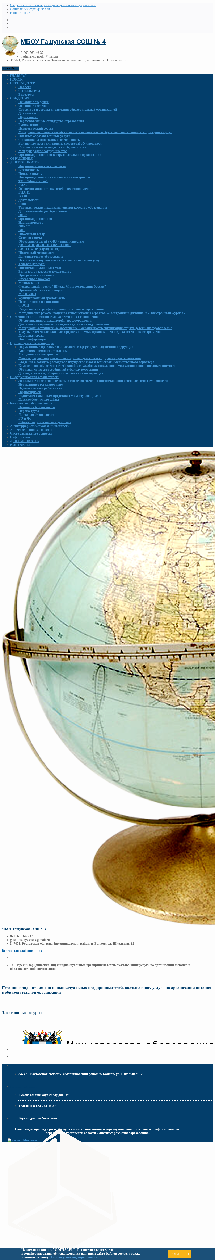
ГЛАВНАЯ (18, 75)
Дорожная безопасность (36, 414)
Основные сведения (33, 102)
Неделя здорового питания (38, 301)
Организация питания (35, 219)
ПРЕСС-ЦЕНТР (22, 83)
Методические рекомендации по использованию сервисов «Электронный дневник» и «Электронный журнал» (101, 313)
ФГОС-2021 (27, 294)
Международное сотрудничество (42, 151)
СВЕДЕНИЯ (19, 98)
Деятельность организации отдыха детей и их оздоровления (63, 324)
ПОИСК (16, 79)
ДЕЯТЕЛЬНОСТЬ (24, 162)
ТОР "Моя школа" (33, 181)
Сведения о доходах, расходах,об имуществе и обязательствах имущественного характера (86, 362)
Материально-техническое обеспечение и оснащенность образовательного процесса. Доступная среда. (95, 132)
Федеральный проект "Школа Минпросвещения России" (62, 286)
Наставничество (30, 222)
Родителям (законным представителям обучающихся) (59, 396)
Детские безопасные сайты (38, 399)
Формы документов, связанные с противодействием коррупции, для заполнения (79, 358)
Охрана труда (28, 411)
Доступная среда (31, 335)
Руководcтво (28, 124)
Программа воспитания (36, 275)
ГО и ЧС (25, 418)
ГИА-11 (24, 192)
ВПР (21, 230)
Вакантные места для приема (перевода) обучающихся (60, 143)
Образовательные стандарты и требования (51, 121)
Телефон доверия (31, 264)
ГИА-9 (23, 185)
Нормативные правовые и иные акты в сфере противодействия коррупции (75, 347)
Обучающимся (29, 392)
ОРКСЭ (24, 226)
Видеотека (26, 94)
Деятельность (28, 200)
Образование (28, 117)
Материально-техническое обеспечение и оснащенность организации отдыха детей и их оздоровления (95, 328)
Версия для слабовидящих (22, 950)
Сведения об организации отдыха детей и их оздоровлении (53, 5)
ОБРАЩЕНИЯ (21, 158)
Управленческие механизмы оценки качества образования (62, 207)
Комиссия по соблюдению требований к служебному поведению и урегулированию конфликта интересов (97, 365)
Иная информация (32, 339)
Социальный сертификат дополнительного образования (61, 309)
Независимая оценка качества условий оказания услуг (59, 260)
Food (22, 203)
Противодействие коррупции (40, 290)
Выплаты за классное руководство (44, 271)
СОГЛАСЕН (179, 1254)
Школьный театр (31, 234)
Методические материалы (38, 354)
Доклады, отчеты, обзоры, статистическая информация (60, 373)
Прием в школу (30, 173)
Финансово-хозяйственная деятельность (49, 139)
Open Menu (10, 68)
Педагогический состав (36, 128)
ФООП (23, 305)
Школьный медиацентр (36, 252)
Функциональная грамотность (41, 298)
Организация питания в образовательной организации (59, 155)
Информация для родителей (39, 267)
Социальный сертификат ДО (31, 9)
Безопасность (28, 170)
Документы (27, 113)
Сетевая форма (30, 237)
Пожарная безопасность (36, 407)
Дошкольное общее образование (42, 211)
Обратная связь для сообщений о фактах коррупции (58, 369)
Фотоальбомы (29, 90)
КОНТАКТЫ (20, 445)
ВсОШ (23, 196)
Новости (24, 87)
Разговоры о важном (34, 279)
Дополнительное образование (40, 256)
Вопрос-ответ (20, 12)
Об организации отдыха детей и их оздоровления (55, 188)
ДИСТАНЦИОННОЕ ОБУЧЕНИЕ (44, 245)
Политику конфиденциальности (73, 1257)
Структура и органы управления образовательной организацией (67, 109)
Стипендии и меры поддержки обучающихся (52, 147)
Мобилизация (28, 283)
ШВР (22, 215)
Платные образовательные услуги (44, 136)
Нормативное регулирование (40, 384)
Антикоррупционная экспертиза (43, 350)
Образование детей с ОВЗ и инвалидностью (51, 241)
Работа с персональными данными (44, 422)
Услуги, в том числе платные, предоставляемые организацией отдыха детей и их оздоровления (90, 332)
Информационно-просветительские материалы (54, 177)
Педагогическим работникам (40, 388)
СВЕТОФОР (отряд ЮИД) (38, 249)
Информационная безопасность (42, 166)
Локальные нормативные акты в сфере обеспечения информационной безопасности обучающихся (93, 380)
